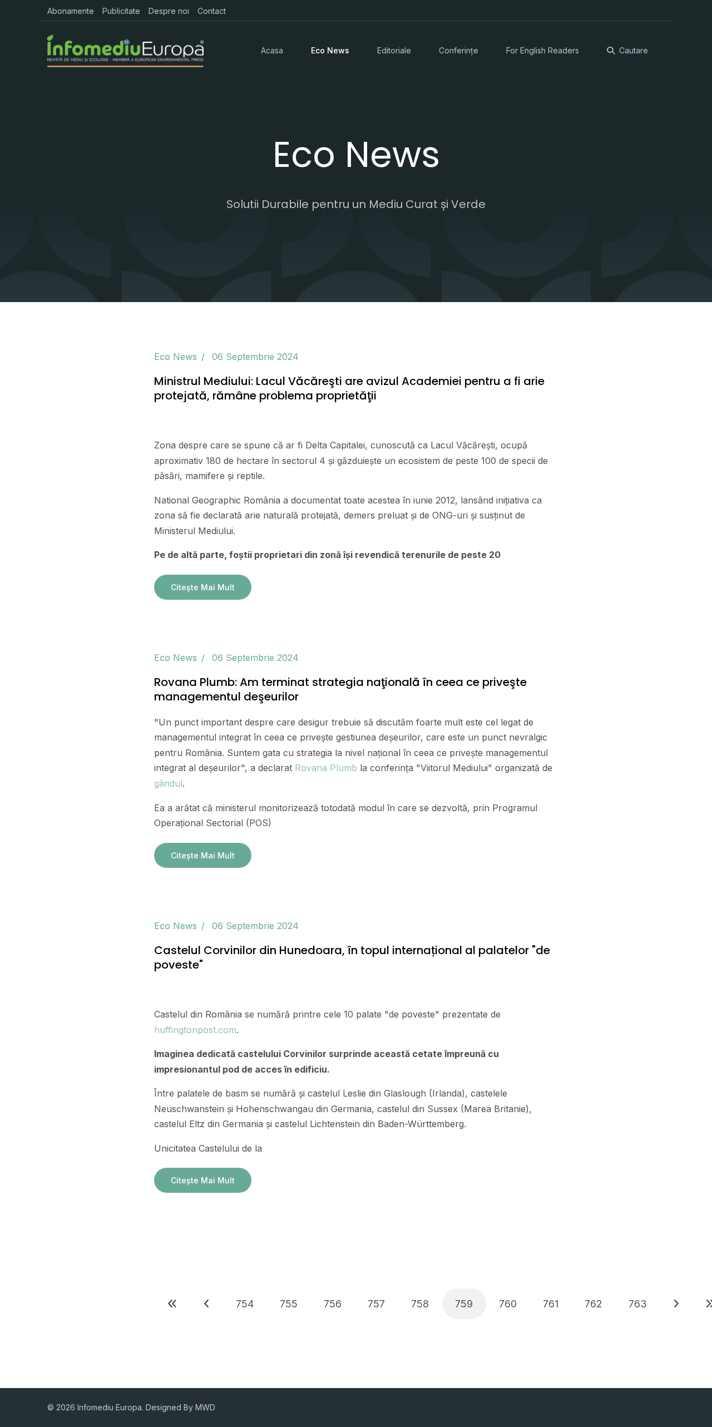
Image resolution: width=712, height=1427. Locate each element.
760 (508, 1304)
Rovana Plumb (326, 767)
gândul (168, 783)
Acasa (272, 50)
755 (289, 1304)
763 (638, 1304)
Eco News (330, 50)
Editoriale (394, 50)
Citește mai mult (203, 587)
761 (550, 1304)
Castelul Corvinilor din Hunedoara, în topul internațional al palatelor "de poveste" (352, 957)
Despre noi (169, 11)
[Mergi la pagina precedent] (206, 1303)
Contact (211, 11)
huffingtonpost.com (195, 1029)
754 (245, 1304)
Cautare (633, 50)
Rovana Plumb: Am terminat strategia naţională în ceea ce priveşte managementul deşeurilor (340, 689)
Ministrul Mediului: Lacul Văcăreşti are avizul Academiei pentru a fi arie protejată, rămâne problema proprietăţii (349, 388)
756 (333, 1304)
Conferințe (458, 50)
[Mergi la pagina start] (172, 1303)
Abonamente (70, 11)
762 (593, 1304)
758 (420, 1304)
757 (376, 1304)
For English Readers (542, 50)
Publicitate (121, 11)
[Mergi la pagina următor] (676, 1303)
